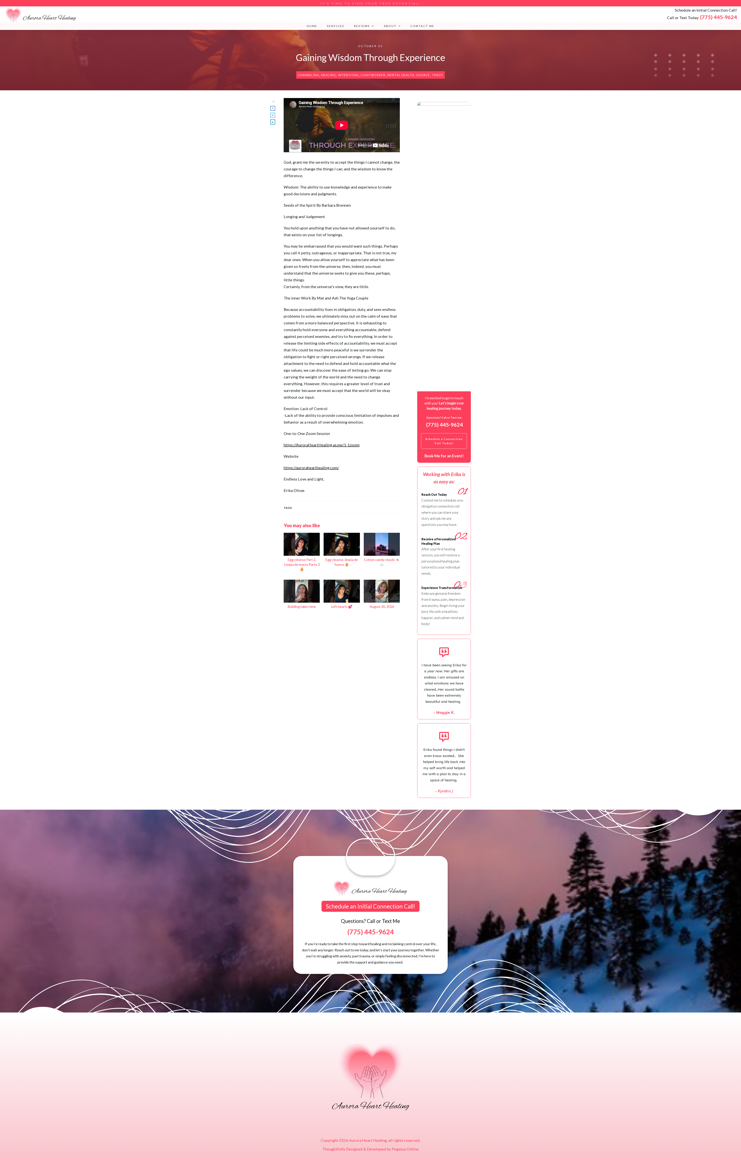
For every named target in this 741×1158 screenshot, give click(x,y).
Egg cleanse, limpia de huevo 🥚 (342, 554)
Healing (328, 75)
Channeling (308, 75)
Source (423, 75)
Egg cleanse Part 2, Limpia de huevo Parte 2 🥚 (302, 554)
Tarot (437, 75)
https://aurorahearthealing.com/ (311, 467)
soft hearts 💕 (342, 596)
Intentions (348, 75)
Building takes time (302, 596)
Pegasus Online (405, 1149)
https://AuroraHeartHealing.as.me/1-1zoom (322, 444)
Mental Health (400, 75)
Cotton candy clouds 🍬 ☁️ (382, 554)
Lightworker (373, 75)
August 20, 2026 (382, 596)
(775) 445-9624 (718, 17)
